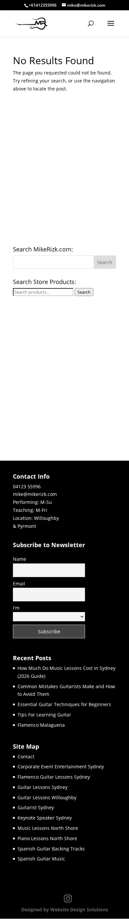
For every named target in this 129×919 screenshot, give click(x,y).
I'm (16, 608)
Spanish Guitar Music (41, 858)
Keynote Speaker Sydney (45, 818)
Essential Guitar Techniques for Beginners (64, 704)
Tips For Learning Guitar (44, 714)
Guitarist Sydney (36, 807)
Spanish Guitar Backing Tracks (51, 848)
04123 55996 (27, 486)
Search (84, 292)
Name (19, 559)
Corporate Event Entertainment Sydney (61, 766)
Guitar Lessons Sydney (42, 787)
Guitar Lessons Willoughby (47, 797)
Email (19, 583)
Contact (26, 756)
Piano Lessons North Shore (47, 838)
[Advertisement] (64, 171)
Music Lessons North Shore (48, 828)
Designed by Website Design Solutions (64, 909)
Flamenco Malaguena (41, 725)
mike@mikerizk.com (35, 494)
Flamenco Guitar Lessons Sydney (54, 777)
